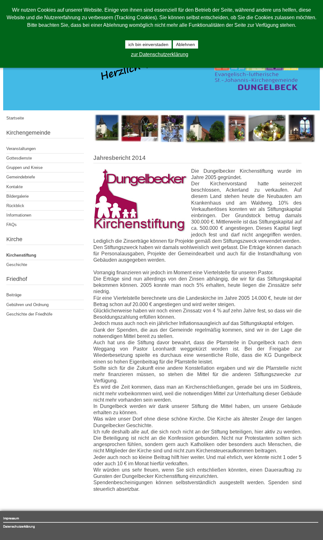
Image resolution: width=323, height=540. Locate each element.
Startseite (15, 118)
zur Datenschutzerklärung (159, 54)
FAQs (11, 224)
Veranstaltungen (21, 148)
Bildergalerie (17, 196)
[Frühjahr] (205, 142)
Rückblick (15, 205)
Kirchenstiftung (21, 255)
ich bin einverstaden (148, 44)
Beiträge (13, 295)
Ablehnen (185, 44)
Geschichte (16, 264)
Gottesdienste (19, 158)
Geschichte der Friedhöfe (29, 314)
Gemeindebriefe (20, 177)
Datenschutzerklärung (19, 526)
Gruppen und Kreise (24, 167)
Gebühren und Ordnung (27, 304)
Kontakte (14, 186)
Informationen (18, 215)
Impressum (11, 518)
